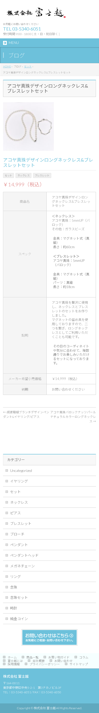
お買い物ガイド (59, 657)
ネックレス (19, 502)
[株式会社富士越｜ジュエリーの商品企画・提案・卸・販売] (35, 14)
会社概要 (38, 661)
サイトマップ (79, 664)
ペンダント (19, 545)
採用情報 (14, 664)
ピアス (15, 513)
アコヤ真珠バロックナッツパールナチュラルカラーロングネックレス (73, 416)
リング (15, 576)
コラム (83, 657)
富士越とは (15, 661)
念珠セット (19, 597)
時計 (13, 608)
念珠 (13, 587)
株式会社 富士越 (45, 708)
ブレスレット (20, 523)
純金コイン (19, 619)
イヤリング (19, 481)
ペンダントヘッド (24, 555)
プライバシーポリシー (44, 664)
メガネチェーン (22, 566)
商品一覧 (32, 657)
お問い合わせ (63, 661)
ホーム (12, 657)
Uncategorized (21, 470)
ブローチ (17, 534)
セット (15, 492)
